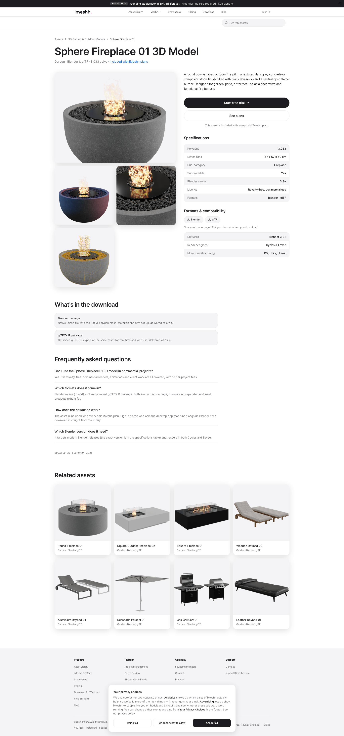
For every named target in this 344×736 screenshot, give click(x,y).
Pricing (192, 11)
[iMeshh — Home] (83, 12)
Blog (223, 11)
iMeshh (154, 11)
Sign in (266, 11)
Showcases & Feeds (136, 679)
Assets (59, 39)
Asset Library (135, 11)
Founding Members (185, 666)
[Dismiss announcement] (340, 3)
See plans (236, 116)
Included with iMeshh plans (129, 61)
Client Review (132, 673)
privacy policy (126, 713)
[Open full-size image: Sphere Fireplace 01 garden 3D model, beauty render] (146, 195)
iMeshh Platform (83, 673)
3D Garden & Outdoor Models (86, 39)
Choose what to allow (172, 722)
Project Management (136, 666)
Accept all (212, 722)
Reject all (132, 722)
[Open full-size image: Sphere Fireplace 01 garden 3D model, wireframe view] (84, 257)
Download (208, 11)
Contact (179, 673)
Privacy (179, 679)
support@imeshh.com (237, 673)
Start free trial (234, 103)
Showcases (174, 11)
